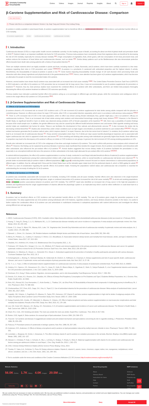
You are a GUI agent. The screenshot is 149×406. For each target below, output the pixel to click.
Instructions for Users (100, 377)
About (109, 3)
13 (70, 74)
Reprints (90, 3)
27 (7, 165)
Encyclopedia (131, 386)
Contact (95, 383)
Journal (80, 3)
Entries (52, 3)
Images (70, 3)
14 (72, 74)
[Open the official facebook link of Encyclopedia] (40, 386)
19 (110, 125)
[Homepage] (7, 3)
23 (113, 150)
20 (125, 128)
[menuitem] (131, 3)
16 (115, 118)
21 (127, 128)
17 (117, 118)
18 (101, 120)
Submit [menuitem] (140, 3)
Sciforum (130, 372)
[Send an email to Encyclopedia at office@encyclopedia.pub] (22, 386)
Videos (61, 3)
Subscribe (12, 386)
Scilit (128, 380)
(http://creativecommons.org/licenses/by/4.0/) (96, 357)
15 (52, 96)
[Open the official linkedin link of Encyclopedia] (31, 386)
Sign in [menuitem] (124, 3)
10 (58, 68)
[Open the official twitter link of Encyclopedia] (26, 386)
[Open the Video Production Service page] (139, 381)
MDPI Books (131, 374)
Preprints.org (131, 377)
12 (59, 71)
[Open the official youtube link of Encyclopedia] (36, 386)
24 (115, 150)
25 (134, 157)
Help (94, 380)
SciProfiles (130, 383)
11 (60, 68)
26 (137, 162)
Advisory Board (98, 374)
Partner (95, 386)
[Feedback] (139, 387)
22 (129, 128)
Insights (99, 3)
